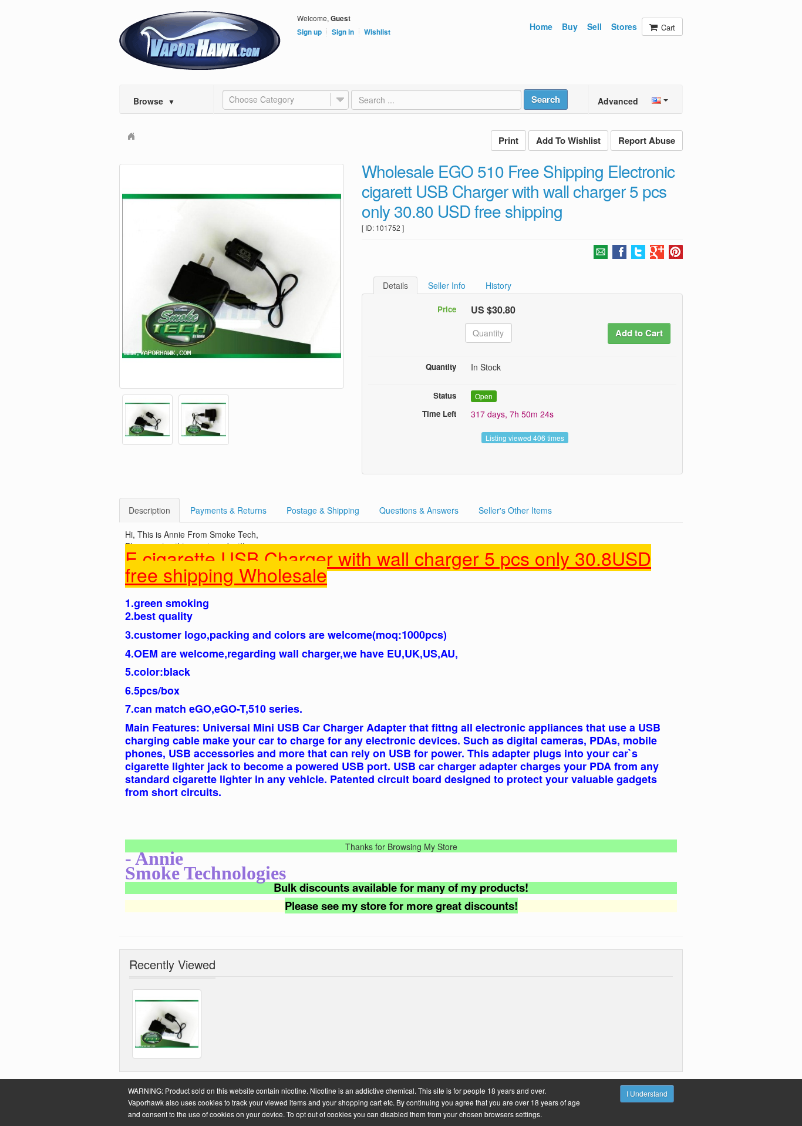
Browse (154, 101)
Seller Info (447, 285)
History (498, 285)
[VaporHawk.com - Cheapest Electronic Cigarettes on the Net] (200, 40)
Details (395, 285)
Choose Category (261, 99)
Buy (570, 26)
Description (149, 510)
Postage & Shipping (323, 510)
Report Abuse (646, 140)
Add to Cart (639, 332)
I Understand (647, 1093)
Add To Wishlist (568, 140)
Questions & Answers (419, 510)
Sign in (343, 32)
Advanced (618, 101)
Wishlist (377, 32)
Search (545, 99)
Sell (594, 26)
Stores (624, 26)
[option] (231, 276)
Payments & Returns (228, 510)
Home (541, 26)
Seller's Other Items (515, 510)
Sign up (309, 32)
